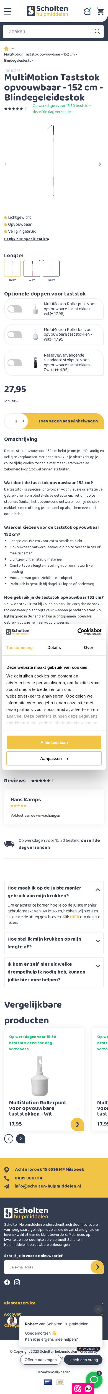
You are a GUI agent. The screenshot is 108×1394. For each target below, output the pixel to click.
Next (99, 162)
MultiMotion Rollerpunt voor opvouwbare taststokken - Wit (37, 1108)
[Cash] (60, 1382)
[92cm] (32, 268)
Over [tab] (88, 647)
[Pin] (48, 1382)
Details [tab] (54, 647)
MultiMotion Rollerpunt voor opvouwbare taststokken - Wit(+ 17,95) (70, 309)
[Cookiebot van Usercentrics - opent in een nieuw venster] (78, 632)
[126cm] (51, 268)
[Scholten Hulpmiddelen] (47, 11)
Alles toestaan (54, 742)
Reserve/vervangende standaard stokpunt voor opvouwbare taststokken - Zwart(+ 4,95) (68, 362)
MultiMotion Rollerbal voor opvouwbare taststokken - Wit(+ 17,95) (68, 334)
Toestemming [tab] (19, 647)
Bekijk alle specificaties (26, 239)
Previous (5, 162)
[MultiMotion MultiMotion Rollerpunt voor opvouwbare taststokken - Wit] (39, 1076)
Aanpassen (51, 758)
